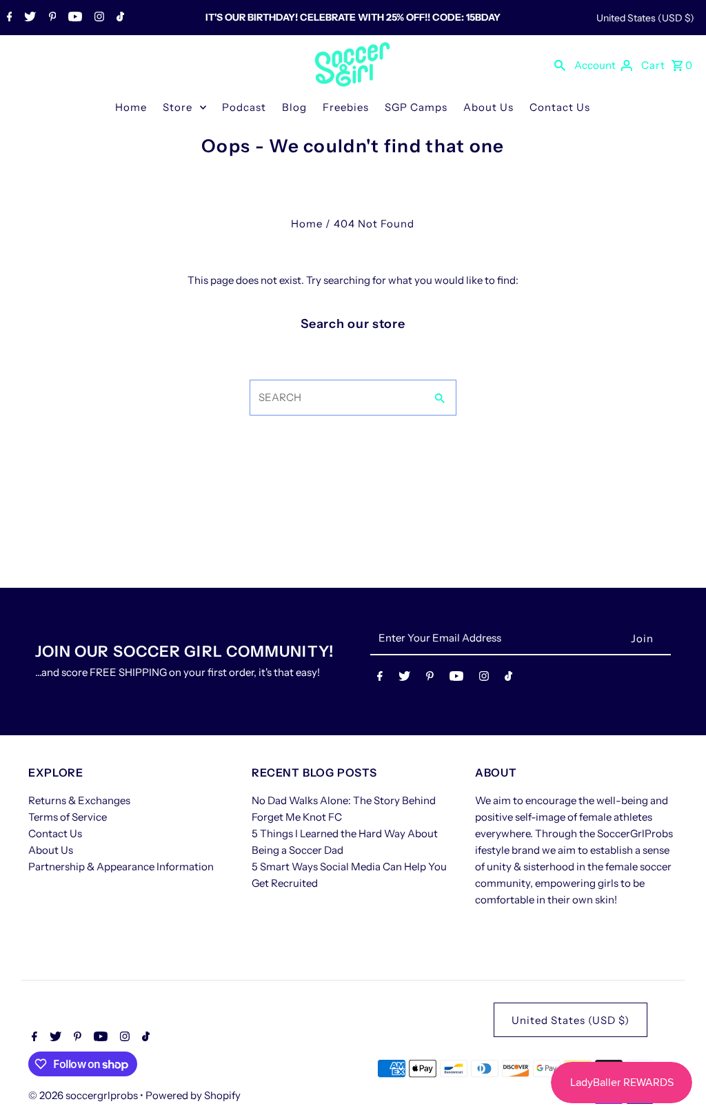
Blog (294, 107)
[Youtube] (73, 18)
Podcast (244, 107)
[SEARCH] (560, 64)
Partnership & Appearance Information (121, 866)
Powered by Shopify (193, 1095)
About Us (488, 107)
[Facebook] (7, 18)
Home (131, 107)
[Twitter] (28, 18)
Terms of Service (67, 816)
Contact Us (560, 107)
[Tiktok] (118, 18)
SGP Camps (416, 107)
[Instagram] (97, 18)
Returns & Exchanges (79, 800)
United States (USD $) (645, 18)
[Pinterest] (51, 18)
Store (177, 107)
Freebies (346, 107)
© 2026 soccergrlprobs (84, 1095)
